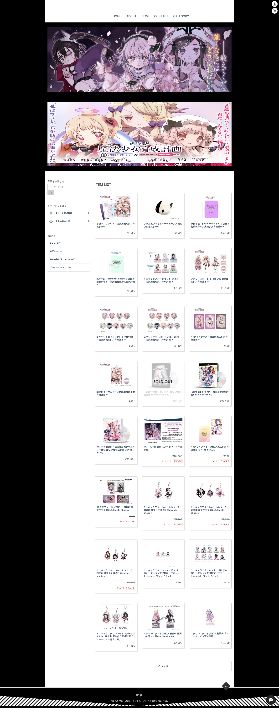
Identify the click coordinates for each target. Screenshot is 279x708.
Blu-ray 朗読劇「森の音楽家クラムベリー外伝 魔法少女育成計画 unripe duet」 (116, 449)
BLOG (145, 16)
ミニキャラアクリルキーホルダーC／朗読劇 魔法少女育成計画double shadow (115, 573)
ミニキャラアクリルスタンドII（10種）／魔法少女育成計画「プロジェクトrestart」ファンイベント (210, 573)
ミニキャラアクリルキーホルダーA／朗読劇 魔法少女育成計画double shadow (162, 510)
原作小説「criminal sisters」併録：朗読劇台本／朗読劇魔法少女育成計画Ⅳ (116, 281)
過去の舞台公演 (63, 221)
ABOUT (131, 16)
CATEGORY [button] (181, 16)
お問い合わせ (56, 251)
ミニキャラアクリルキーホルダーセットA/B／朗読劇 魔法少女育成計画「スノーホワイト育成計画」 (116, 636)
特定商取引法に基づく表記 (62, 259)
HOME (117, 16)
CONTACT (161, 16)
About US (55, 243)
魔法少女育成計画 (64, 213)
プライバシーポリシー (60, 267)
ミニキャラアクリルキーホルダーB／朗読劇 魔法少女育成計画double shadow (210, 510)
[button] (61, 59)
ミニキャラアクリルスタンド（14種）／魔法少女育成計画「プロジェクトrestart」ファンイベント (163, 573)
